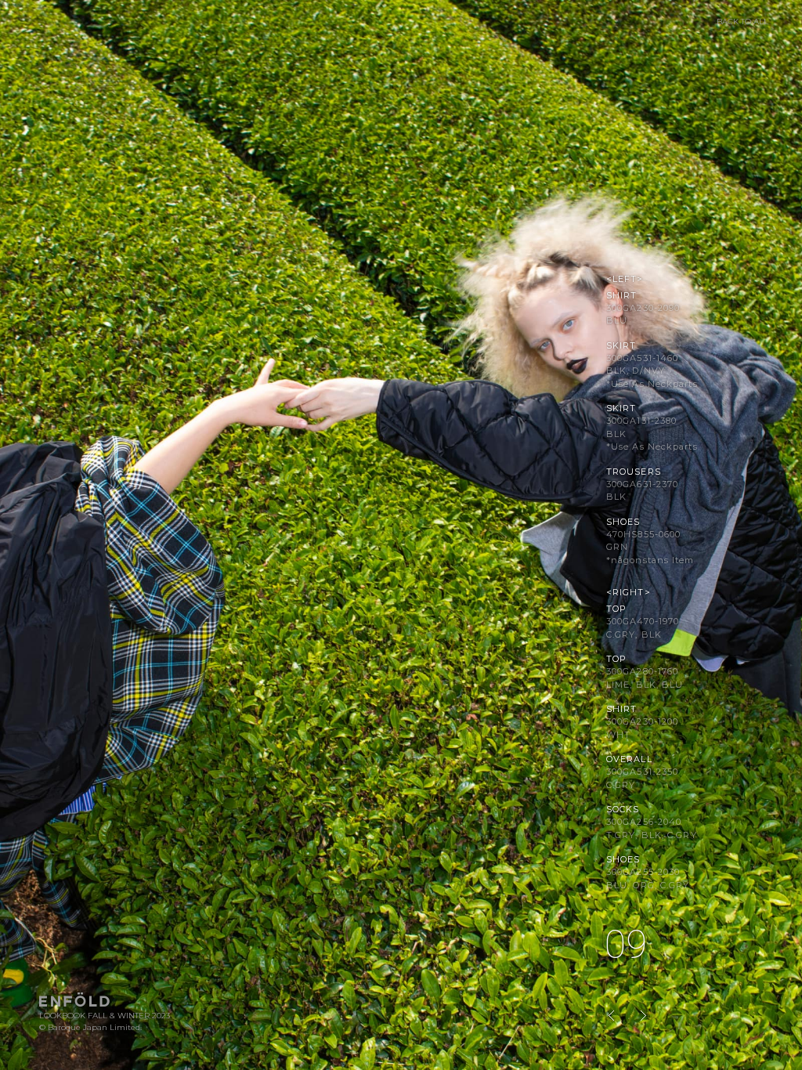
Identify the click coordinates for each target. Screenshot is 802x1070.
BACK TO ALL (742, 22)
